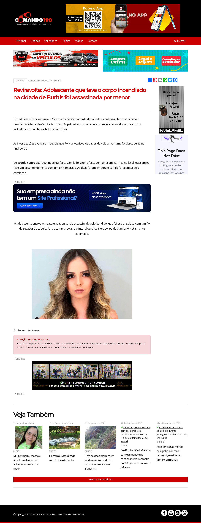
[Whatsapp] (184, 513)
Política (66, 40)
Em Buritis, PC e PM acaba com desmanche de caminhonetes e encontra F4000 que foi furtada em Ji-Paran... (136, 458)
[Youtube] (171, 513)
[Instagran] (178, 513)
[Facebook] (164, 513)
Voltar (21, 80)
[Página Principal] (33, 18)
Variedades (50, 40)
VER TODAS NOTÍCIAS (100, 479)
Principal (21, 40)
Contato (92, 40)
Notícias (35, 40)
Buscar (181, 40)
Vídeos (79, 40)
